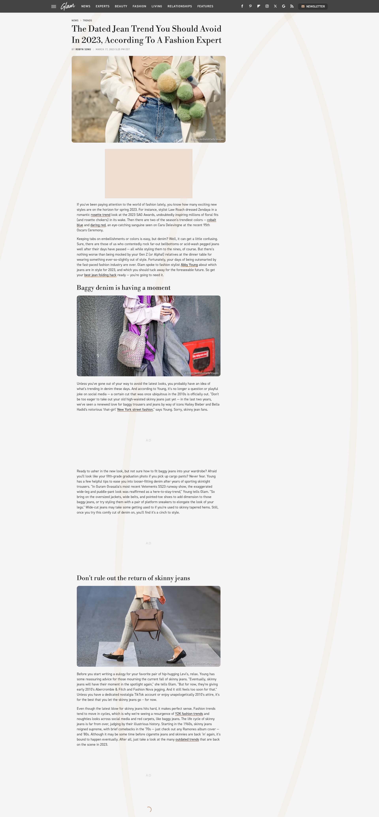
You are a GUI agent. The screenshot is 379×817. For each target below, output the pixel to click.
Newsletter (315, 6)
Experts (103, 6)
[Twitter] (275, 7)
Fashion (139, 6)
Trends (87, 20)
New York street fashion (135, 409)
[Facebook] (242, 7)
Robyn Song (83, 49)
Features (205, 6)
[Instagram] (267, 7)
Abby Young (189, 264)
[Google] (283, 7)
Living (157, 6)
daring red (98, 225)
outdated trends (187, 739)
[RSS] (292, 7)
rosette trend (100, 214)
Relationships (180, 6)
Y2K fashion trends (189, 713)
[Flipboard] (259, 7)
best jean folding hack (100, 275)
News (85, 6)
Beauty (121, 6)
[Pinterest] (250, 7)
